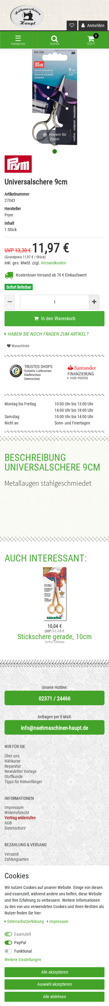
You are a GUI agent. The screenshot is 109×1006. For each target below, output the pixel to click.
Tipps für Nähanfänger (23, 781)
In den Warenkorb (57, 318)
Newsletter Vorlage (21, 771)
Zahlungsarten (17, 859)
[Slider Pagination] (54, 151)
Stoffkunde (14, 776)
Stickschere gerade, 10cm (55, 636)
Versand (11, 854)
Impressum (14, 807)
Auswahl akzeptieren (54, 984)
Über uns (12, 755)
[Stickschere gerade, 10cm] (54, 593)
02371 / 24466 (55, 698)
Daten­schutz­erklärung (26, 921)
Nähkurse (13, 761)
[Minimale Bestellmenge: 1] (10, 302)
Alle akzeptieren (54, 972)
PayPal (20, 942)
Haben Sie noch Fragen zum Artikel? (47, 334)
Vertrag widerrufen (20, 817)
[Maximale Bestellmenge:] (94, 302)
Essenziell (22, 934)
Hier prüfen (79, 378)
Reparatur (13, 766)
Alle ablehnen (54, 996)
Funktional (23, 951)
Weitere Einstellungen (23, 959)
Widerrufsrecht (17, 812)
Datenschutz (15, 828)
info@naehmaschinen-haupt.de (54, 728)
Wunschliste (20, 346)
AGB (8, 822)
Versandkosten (53, 262)
